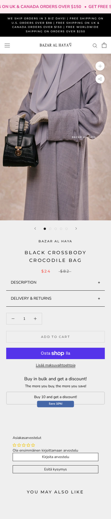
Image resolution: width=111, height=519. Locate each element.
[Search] (95, 45)
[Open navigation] (7, 45)
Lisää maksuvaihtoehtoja (55, 365)
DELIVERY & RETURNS (31, 298)
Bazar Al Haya (55, 241)
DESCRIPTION (23, 282)
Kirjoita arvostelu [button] (55, 456)
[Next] (76, 228)
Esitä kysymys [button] (55, 469)
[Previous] (35, 228)
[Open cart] (104, 45)
